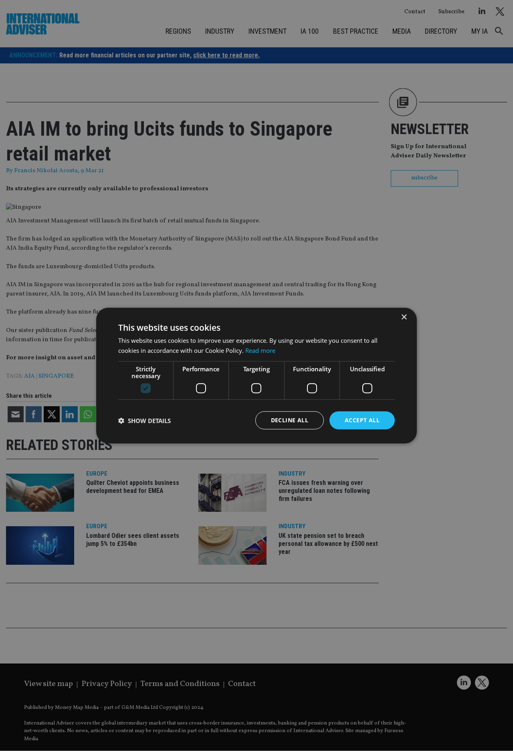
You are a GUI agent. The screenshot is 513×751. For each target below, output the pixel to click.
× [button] (404, 317)
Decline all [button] (289, 420)
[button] (144, 420)
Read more (260, 350)
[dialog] (256, 375)
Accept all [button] (362, 420)
